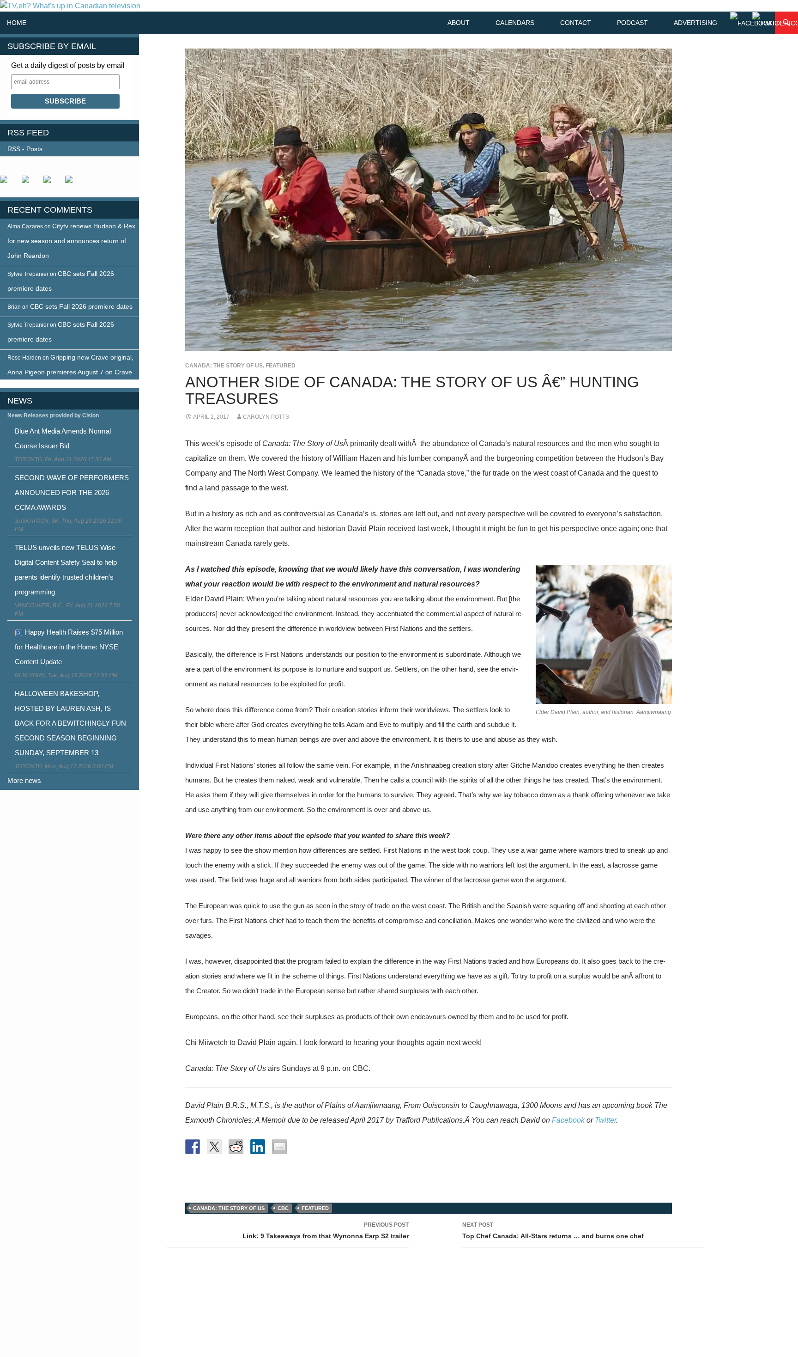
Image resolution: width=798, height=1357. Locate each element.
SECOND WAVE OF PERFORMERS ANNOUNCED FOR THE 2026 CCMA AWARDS (72, 492)
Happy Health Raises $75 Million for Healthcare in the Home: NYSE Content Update (69, 647)
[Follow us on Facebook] (7, 183)
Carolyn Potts (266, 417)
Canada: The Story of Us (224, 365)
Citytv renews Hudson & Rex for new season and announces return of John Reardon (71, 240)
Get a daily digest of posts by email (68, 65)
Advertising (695, 22)
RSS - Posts (24, 149)
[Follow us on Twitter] (29, 183)
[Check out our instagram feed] (72, 183)
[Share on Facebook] (192, 1146)
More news (24, 780)
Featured (281, 365)
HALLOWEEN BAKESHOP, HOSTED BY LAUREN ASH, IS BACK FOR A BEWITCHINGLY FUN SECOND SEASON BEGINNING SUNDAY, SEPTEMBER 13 (70, 723)
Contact (575, 22)
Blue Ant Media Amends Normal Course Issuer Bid (63, 438)
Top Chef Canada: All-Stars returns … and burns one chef (553, 1231)
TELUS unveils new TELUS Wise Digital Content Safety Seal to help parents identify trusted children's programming (66, 570)
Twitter (605, 1120)
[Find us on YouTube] (50, 183)
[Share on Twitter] (214, 1146)
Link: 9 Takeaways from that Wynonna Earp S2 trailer (325, 1231)
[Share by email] (279, 1146)
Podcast (632, 22)
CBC (283, 1208)
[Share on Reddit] (236, 1146)
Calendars (515, 22)
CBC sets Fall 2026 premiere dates (81, 306)
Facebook (568, 1120)
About (458, 22)
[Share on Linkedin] (257, 1146)
